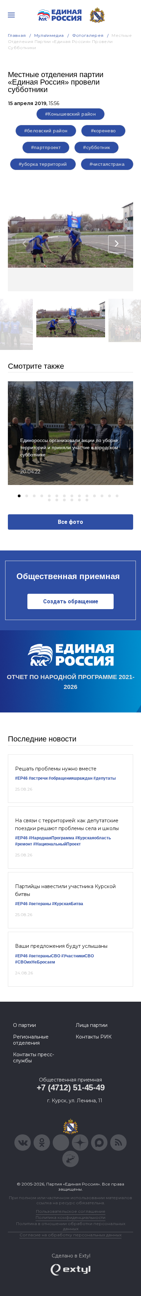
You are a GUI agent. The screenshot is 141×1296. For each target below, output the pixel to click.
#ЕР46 (21, 778)
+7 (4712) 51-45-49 (71, 1087)
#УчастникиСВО (77, 956)
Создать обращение (70, 601)
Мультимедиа (49, 35)
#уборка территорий (43, 164)
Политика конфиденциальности (70, 1217)
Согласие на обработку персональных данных (70, 1234)
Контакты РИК (94, 1037)
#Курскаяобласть (93, 838)
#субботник (96, 147)
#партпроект (46, 147)
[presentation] (24, 244)
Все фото (70, 522)
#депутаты (104, 778)
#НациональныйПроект (57, 844)
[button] (19, 496)
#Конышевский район (70, 114)
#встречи (38, 778)
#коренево (103, 130)
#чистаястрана (107, 164)
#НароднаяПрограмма (51, 838)
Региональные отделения (31, 1040)
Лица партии (91, 1025)
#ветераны (40, 903)
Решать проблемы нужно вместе (56, 769)
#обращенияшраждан (70, 778)
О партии (24, 1025)
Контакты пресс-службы (33, 1057)
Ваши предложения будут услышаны (61, 946)
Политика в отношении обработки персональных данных (70, 1226)
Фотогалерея (88, 35)
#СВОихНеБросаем (35, 962)
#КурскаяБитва (67, 903)
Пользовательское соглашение (70, 1211)
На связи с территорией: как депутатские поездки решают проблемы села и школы (67, 824)
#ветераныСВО (44, 956)
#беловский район (46, 130)
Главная (17, 35)
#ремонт (23, 844)
